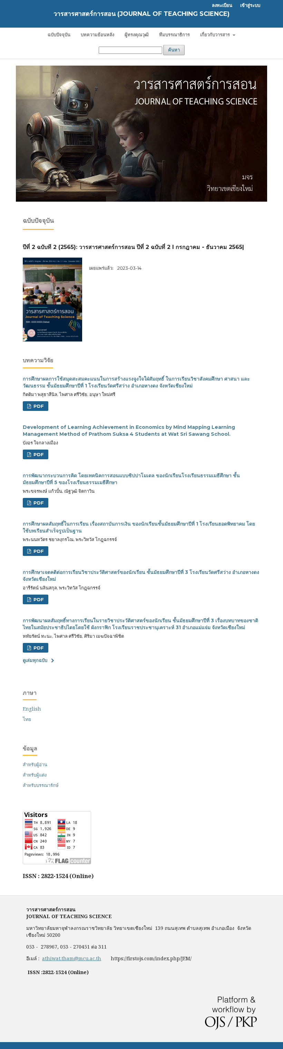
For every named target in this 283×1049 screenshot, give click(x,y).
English (32, 708)
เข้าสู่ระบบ (250, 5)
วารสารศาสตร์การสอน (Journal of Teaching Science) (141, 14)
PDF (38, 406)
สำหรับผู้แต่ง (35, 775)
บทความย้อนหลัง (97, 34)
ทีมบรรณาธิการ (174, 34)
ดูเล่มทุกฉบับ (35, 660)
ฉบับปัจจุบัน (59, 34)
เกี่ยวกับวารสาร (215, 34)
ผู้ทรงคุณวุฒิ (137, 34)
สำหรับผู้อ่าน (35, 764)
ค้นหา (174, 49)
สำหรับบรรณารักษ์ (41, 785)
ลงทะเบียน (222, 5)
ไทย (27, 719)
